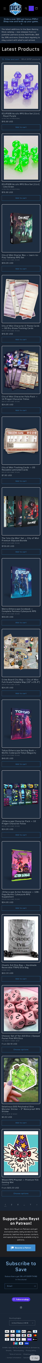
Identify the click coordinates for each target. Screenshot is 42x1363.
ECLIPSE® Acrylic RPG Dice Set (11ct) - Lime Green (21, 185)
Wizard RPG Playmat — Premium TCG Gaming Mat (20, 1181)
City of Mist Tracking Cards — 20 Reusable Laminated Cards (18, 468)
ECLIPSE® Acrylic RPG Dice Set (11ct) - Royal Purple (21, 114)
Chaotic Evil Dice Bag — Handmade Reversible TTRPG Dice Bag (19, 966)
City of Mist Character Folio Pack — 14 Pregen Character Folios (20, 397)
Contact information (14, 1357)
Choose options (21, 1049)
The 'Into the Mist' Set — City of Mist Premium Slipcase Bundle (20, 539)
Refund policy (19, 1350)
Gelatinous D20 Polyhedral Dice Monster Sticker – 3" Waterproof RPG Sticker (21, 1109)
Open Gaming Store (15, 1347)
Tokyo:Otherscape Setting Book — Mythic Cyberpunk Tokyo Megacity (19, 751)
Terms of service (15, 1354)
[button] (4, 8)
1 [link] (5, 1205)
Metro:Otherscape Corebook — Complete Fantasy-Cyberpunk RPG (19, 610)
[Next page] (36, 1204)
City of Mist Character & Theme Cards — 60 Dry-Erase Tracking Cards (20, 327)
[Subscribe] (34, 1286)
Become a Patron (23, 1248)
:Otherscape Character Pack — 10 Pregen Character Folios (19, 822)
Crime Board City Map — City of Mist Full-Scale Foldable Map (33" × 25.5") (21, 680)
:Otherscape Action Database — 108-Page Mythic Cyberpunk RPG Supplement (20, 894)
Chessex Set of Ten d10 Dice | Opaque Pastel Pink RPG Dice (21, 1037)
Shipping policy (29, 1354)
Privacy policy (31, 1350)
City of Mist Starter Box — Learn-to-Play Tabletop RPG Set (20, 256)
